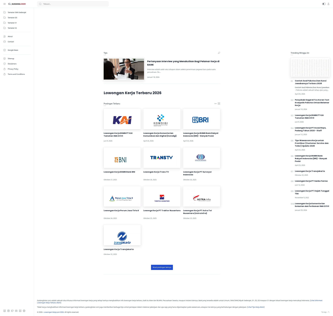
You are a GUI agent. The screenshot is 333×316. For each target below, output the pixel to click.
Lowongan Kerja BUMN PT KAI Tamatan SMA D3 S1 (118, 134)
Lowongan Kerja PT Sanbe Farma (311, 181)
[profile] (328, 4)
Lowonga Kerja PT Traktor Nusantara (161, 210)
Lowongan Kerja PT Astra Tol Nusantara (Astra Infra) (197, 212)
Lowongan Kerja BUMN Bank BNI (119, 172)
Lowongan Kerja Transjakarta (119, 249)
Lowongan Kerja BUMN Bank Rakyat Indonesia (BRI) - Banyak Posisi (200, 134)
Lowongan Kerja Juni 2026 (54, 312)
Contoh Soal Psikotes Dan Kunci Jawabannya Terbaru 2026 (310, 82)
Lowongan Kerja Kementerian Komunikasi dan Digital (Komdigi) (160, 134)
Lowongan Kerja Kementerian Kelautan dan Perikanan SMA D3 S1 (312, 205)
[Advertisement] (115, 29)
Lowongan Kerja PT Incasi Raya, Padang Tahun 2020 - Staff (310, 129)
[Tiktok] (24, 310)
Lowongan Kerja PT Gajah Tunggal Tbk (312, 192)
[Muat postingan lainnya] (162, 267)
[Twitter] (12, 310)
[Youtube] (16, 310)
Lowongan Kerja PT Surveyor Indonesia (197, 173)
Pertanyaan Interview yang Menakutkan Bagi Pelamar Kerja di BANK (183, 63)
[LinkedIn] (20, 310)
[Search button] (40, 4)
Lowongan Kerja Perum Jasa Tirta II (121, 210)
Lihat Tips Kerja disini (256, 307)
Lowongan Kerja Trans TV (156, 172)
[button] (324, 4)
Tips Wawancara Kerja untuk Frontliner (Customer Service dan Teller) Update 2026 (312, 143)
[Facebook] (4, 310)
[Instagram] (8, 310)
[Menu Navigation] (4, 4)
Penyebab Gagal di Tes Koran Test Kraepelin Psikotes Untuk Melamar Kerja (312, 103)
